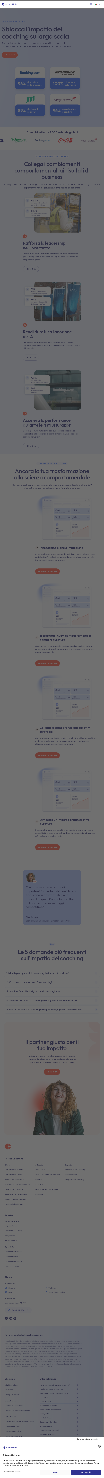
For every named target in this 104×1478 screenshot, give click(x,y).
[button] (90, 4)
